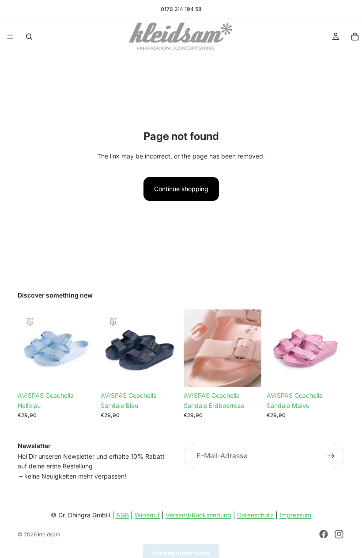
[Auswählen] (165, 374)
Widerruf (147, 515)
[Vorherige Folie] (27, 348)
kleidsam (49, 534)
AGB (122, 515)
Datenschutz (255, 515)
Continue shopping (181, 188)
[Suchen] (29, 36)
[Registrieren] (331, 456)
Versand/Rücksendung (198, 515)
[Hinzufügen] (82, 374)
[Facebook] (323, 534)
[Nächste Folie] (85, 348)
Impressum (295, 515)
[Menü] (10, 36)
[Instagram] (339, 534)
